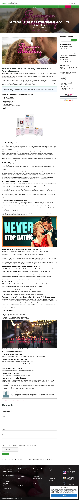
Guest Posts (63, 50)
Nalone (19, 478)
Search (73, 40)
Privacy (50, 473)
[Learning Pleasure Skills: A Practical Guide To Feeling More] (64, 478)
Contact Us (61, 7)
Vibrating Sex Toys (65, 61)
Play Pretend (7, 100)
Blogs (13, 7)
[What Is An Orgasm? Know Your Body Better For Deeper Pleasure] (64, 472)
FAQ (5, 108)
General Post (64, 48)
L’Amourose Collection (23, 480)
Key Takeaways (7, 107)
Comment (4, 416)
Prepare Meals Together (9, 101)
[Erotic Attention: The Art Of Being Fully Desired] (64, 483)
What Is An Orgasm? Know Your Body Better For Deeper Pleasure (69, 473)
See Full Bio (39, 395)
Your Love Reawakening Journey (11, 109)
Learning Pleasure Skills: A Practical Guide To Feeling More (68, 479)
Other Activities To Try (9, 102)
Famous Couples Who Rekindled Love (12, 105)
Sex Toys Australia (36, 483)
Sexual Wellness (64, 59)
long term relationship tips (9, 400)
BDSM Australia (36, 476)
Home (9, 7)
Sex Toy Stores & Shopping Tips (68, 55)
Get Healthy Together (9, 98)
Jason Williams (43, 27)
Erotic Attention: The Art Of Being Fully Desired (70, 484)
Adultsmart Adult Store (38, 478)
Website (4, 440)
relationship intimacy (27, 400)
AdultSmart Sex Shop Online (17, 498)
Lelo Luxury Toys (21, 476)
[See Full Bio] (42, 396)
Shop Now (68, 7)
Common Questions (8, 104)
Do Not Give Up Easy (8, 97)
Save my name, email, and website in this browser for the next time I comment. (19, 445)
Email (3, 434)
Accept (64, 495)
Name (3, 429)
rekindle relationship (18, 400)
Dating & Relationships (66, 46)
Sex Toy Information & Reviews (67, 53)
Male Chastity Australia (37, 480)
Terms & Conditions (53, 476)
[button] (76, 487)
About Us (20, 474)
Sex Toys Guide (64, 57)
